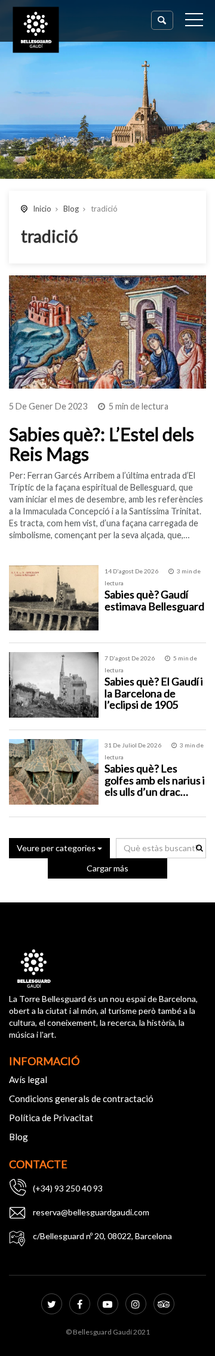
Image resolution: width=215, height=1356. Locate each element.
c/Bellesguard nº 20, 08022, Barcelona (102, 1236)
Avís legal (28, 1079)
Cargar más (107, 868)
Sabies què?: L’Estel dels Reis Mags (101, 443)
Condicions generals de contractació (81, 1098)
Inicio (42, 208)
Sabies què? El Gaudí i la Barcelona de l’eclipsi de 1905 (154, 693)
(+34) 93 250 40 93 (68, 1188)
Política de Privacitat (51, 1117)
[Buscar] (162, 20)
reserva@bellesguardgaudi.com (91, 1212)
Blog (71, 208)
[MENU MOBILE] (194, 22)
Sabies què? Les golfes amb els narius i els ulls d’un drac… (155, 780)
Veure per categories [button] (57, 848)
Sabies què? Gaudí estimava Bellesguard (154, 600)
